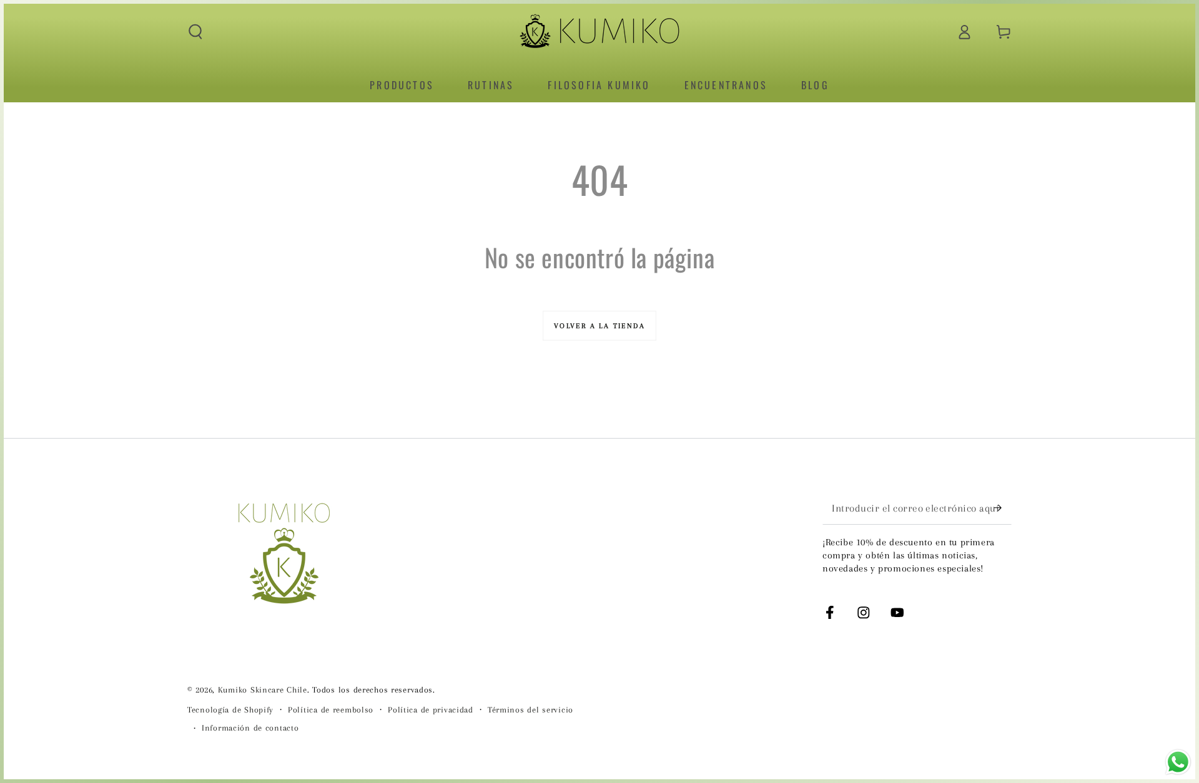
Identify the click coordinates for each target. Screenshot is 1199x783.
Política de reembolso (330, 709)
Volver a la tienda (599, 326)
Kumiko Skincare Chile (262, 689)
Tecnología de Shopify (230, 709)
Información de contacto (250, 727)
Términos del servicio (530, 709)
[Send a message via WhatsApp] (1178, 762)
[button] (195, 32)
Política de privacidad (430, 709)
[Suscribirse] (1003, 507)
